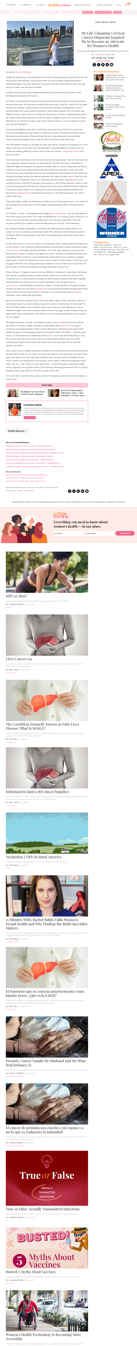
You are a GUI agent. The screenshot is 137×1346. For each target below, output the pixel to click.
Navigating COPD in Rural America (33, 856)
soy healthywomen (51, 12)
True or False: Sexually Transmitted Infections (43, 1208)
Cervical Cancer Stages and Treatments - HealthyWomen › (30, 460)
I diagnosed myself (70, 151)
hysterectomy (12, 285)
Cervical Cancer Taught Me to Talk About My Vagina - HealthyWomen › (35, 453)
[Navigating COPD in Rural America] (47, 833)
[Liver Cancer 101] (47, 635)
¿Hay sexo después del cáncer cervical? (114, 125)
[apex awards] (111, 166)
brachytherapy (12, 250)
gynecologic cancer (51, 487)
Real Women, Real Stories (82, 5)
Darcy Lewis (13, 670)
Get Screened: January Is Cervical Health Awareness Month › (31, 449)
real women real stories (36, 487)
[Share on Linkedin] (107, 64)
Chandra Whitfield (23, 72)
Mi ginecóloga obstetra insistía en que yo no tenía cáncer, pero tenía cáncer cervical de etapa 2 (115, 77)
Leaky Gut (117, 247)
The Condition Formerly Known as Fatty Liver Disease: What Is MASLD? (42, 726)
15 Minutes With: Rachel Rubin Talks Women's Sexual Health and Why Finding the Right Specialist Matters (46, 923)
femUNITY (66, 325)
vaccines (9, 1283)
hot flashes (76, 292)
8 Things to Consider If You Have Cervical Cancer (115, 97)
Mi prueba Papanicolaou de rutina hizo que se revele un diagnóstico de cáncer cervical (115, 88)
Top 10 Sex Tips (106, 247)
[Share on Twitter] (98, 64)
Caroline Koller (99, 54)
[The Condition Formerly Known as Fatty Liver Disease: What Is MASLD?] (47, 700)
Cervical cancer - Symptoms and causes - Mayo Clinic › (25, 481)
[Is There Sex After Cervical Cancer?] (99, 117)
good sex (17, 12)
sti (7, 1220)
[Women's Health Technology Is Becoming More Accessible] (47, 1311)
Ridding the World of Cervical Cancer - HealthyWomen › (29, 446)
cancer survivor (28, 490)
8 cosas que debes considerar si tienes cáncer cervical (115, 107)
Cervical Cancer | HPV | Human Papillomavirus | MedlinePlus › (27, 475)
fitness (9, 607)
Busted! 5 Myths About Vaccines (31, 1271)
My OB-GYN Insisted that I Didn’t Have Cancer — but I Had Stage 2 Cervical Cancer (73, 393)
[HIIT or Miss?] (47, 572)
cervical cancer (108, 22)
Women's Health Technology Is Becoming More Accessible (43, 1336)
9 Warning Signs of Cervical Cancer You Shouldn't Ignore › (30, 456)
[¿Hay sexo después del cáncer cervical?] (99, 126)
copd (8, 868)
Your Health (10, 5)
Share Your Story (103, 12)
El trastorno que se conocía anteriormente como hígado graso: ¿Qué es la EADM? (45, 993)
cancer (20, 490)
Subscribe (88, 12)
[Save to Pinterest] (103, 64)
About (119, 5)
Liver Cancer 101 (19, 658)
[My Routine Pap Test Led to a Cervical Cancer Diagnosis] (13, 393)
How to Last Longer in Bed (109, 255)
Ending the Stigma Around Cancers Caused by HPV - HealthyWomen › (35, 466)
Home (97, 22)
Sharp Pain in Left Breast (103, 245)
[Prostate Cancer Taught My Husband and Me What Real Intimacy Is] (47, 1037)
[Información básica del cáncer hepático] (47, 768)
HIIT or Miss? (16, 596)
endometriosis (23, 193)
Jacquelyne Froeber (16, 604)
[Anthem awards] (112, 193)
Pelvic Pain (121, 250)
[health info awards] (112, 222)
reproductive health (20, 487)
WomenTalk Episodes (71, 12)
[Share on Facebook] (94, 64)
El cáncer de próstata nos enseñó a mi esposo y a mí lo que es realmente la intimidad (45, 1129)
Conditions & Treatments (104, 5)
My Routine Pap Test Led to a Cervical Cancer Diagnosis (32, 393)
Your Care (39, 5)
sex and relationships (15, 1076)
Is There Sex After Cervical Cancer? (115, 116)
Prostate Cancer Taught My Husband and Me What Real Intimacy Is (46, 1062)
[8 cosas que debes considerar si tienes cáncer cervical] (99, 107)
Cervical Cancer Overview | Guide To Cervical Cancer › (25, 478)
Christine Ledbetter (16, 1073)
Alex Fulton (13, 739)
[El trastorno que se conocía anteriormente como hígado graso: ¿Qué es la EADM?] (47, 967)
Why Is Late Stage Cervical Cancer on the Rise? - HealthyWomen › (33, 463)
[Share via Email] (111, 64)
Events (7, 12)
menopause (41, 289)
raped (70, 176)
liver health (11, 672)
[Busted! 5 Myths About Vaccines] (47, 1248)
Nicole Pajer (13, 939)
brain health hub (32, 12)
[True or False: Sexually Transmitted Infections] (47, 1178)
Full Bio (28, 417)
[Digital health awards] (111, 141)
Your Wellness (25, 5)
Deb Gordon (13, 865)
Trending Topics (101, 242)
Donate (117, 12)
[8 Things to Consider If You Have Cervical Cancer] (99, 98)
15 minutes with (12, 942)
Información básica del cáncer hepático (37, 791)
